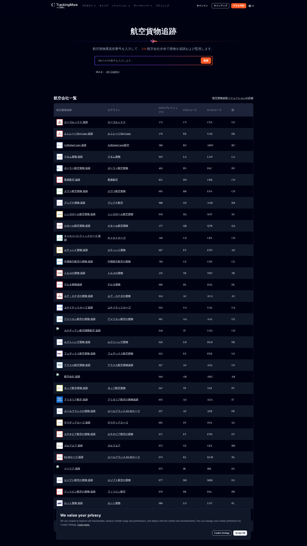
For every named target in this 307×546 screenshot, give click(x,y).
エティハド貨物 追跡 (76, 250)
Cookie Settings (221, 533)
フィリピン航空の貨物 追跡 (79, 491)
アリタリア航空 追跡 (76, 399)
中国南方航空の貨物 (119, 261)
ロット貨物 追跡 (73, 503)
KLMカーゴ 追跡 (73, 457)
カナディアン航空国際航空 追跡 (82, 330)
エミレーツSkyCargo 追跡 (78, 133)
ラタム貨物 (114, 156)
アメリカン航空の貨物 (120, 319)
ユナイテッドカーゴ (119, 307)
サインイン (202, 5)
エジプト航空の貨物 (119, 480)
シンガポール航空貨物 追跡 (79, 214)
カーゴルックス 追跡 (76, 122)
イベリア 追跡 (72, 468)
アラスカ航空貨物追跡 (120, 365)
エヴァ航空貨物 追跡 (76, 191)
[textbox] (154, 61)
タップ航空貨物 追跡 (76, 388)
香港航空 (113, 179)
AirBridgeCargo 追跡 (75, 145)
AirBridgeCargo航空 (118, 145)
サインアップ (220, 5)
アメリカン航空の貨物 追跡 (79, 319)
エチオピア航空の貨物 (120, 434)
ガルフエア (114, 445)
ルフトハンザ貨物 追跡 (77, 342)
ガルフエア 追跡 (73, 445)
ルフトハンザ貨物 (118, 342)
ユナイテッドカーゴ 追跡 (78, 307)
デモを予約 (238, 5)
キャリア (103, 5)
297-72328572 (112, 72)
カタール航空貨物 (118, 225)
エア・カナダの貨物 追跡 (78, 296)
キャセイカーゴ (117, 237)
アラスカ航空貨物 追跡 (77, 365)
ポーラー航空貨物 (118, 168)
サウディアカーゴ (118, 422)
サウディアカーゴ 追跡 (77, 422)
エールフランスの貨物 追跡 (79, 411)
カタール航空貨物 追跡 (77, 225)
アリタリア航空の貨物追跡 (123, 399)
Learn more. (84, 524)
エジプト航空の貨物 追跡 (78, 480)
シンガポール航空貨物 (120, 214)
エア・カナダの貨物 (119, 296)
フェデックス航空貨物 (120, 353)
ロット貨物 (114, 503)
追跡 (206, 60)
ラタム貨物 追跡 (73, 156)
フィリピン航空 (117, 491)
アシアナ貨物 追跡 (74, 202)
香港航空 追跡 (72, 179)
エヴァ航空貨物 (117, 191)
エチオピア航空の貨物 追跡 (79, 434)
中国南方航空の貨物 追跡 (78, 261)
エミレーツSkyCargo (119, 133)
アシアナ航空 (115, 202)
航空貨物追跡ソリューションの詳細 (232, 98)
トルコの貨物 (115, 273)
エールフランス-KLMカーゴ (124, 411)
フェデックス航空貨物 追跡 (79, 353)
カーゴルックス (117, 122)
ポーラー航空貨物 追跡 (77, 168)
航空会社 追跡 (72, 376)
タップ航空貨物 (117, 388)
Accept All (240, 533)
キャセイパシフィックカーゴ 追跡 (82, 238)
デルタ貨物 (114, 284)
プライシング (162, 5)
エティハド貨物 (117, 250)
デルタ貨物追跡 (73, 284)
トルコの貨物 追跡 (74, 273)
